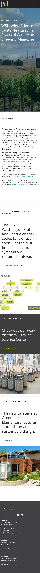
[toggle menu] (37, 4)
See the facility (9, 349)
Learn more (8, 441)
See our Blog (9, 119)
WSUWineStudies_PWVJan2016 (26, 176)
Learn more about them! (14, 266)
